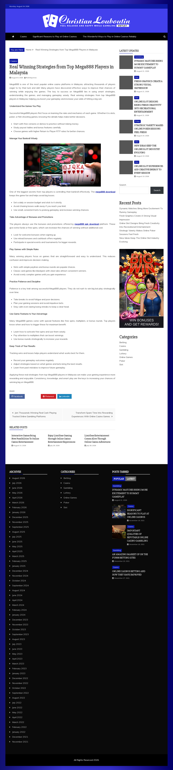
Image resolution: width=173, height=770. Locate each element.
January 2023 (18, 673)
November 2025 (20, 522)
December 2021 (20, 736)
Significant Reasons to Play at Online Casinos (55, 36)
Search (122, 184)
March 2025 (18, 556)
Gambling (139, 57)
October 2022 (19, 688)
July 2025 (16, 536)
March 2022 (18, 722)
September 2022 (20, 692)
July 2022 (16, 702)
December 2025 (20, 517)
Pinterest (49, 396)
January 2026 (18, 512)
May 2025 (17, 546)
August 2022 (18, 697)
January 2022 (18, 732)
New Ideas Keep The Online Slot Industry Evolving (147, 149)
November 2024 (20, 575)
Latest (131, 478)
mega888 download (105, 191)
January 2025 (18, 566)
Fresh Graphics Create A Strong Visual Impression (148, 84)
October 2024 (19, 580)
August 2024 (18, 590)
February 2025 (19, 561)
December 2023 (20, 619)
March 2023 (18, 663)
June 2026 (17, 487)
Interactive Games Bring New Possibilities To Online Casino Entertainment (25, 438)
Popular (119, 478)
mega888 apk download (87, 224)
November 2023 (20, 624)
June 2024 (17, 595)
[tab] (118, 478)
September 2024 (20, 585)
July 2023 (16, 644)
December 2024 (20, 570)
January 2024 (18, 614)
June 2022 (17, 707)
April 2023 (17, 658)
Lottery (123, 353)
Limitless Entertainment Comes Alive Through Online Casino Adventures (97, 438)
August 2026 (18, 478)
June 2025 (17, 541)
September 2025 (20, 527)
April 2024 (17, 600)
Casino (23, 36)
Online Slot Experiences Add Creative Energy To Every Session (148, 169)
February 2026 (19, 507)
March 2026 (18, 502)
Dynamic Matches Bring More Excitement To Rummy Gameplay (148, 64)
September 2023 (20, 634)
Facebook (18, 396)
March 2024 (18, 605)
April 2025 (17, 551)
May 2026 (17, 492)
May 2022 (17, 712)
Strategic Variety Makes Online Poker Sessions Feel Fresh (148, 129)
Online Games (126, 357)
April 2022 (17, 717)
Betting (123, 342)
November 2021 (20, 741)
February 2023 (19, 668)
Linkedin (65, 396)
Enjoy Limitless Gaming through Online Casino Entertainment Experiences (61, 438)
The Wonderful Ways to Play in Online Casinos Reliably (109, 36)
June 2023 (17, 649)
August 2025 (18, 531)
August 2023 (18, 639)
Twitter (34, 396)
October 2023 (19, 629)
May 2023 (17, 653)
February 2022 (19, 727)
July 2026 (16, 483)
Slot (136, 77)
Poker (137, 121)
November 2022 (20, 683)
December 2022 (20, 678)
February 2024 (19, 610)
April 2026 (17, 497)
